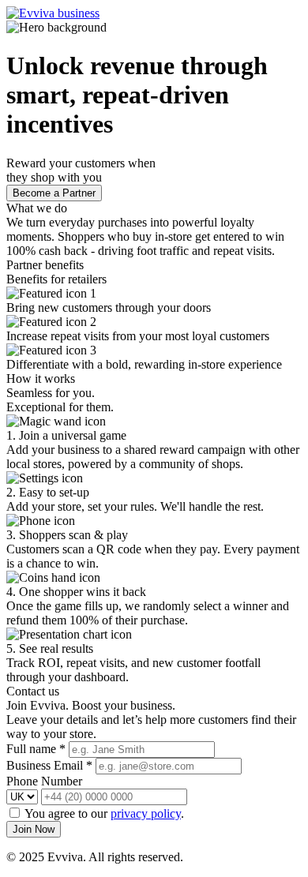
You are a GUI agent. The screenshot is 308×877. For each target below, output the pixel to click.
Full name (36, 748)
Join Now (33, 829)
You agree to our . (104, 813)
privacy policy (146, 813)
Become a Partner (54, 193)
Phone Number (44, 781)
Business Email (49, 765)
